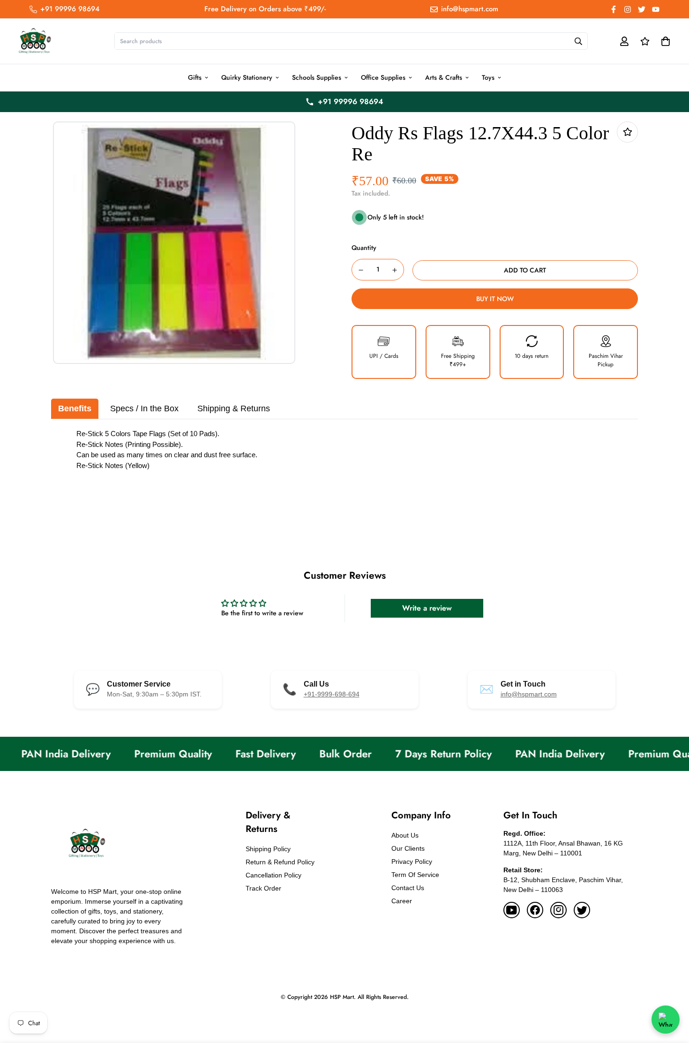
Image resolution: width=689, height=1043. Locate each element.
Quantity (364, 247)
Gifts (195, 77)
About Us (405, 835)
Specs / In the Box (144, 408)
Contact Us (407, 888)
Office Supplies (383, 77)
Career (401, 901)
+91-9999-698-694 (331, 694)
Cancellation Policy (273, 875)
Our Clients (408, 848)
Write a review (427, 608)
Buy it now (495, 298)
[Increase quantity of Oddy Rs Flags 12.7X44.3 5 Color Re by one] (395, 270)
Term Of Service (415, 874)
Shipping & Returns (233, 408)
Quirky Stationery (246, 77)
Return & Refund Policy (280, 862)
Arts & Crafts (443, 77)
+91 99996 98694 (350, 101)
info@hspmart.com (529, 694)
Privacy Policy (411, 861)
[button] (664, 41)
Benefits (74, 408)
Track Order (263, 888)
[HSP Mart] (34, 41)
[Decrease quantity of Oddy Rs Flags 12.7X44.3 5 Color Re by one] (361, 270)
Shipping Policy (268, 849)
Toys (488, 77)
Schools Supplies (316, 77)
